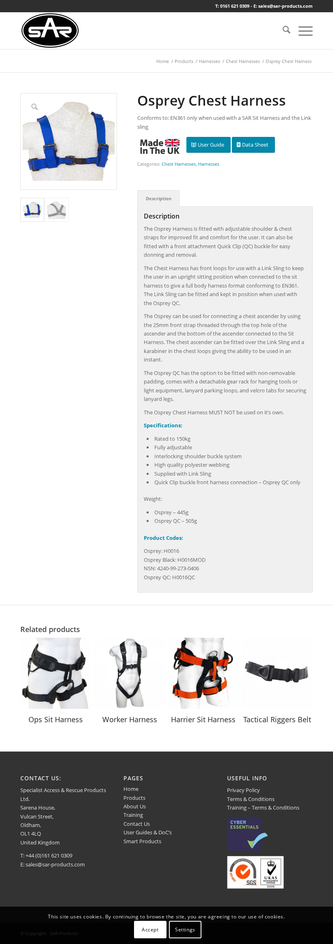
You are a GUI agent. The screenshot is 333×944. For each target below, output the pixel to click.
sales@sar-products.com (55, 864)
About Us (134, 806)
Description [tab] (158, 198)
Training (133, 814)
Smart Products (142, 841)
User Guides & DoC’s (147, 832)
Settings (185, 929)
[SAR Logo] (50, 31)
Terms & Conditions (251, 799)
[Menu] (301, 31)
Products (134, 797)
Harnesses (208, 164)
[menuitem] (282, 31)
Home (130, 788)
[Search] (282, 31)
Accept (150, 929)
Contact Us (136, 823)
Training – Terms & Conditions (263, 807)
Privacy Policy (243, 790)
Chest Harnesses (179, 164)
